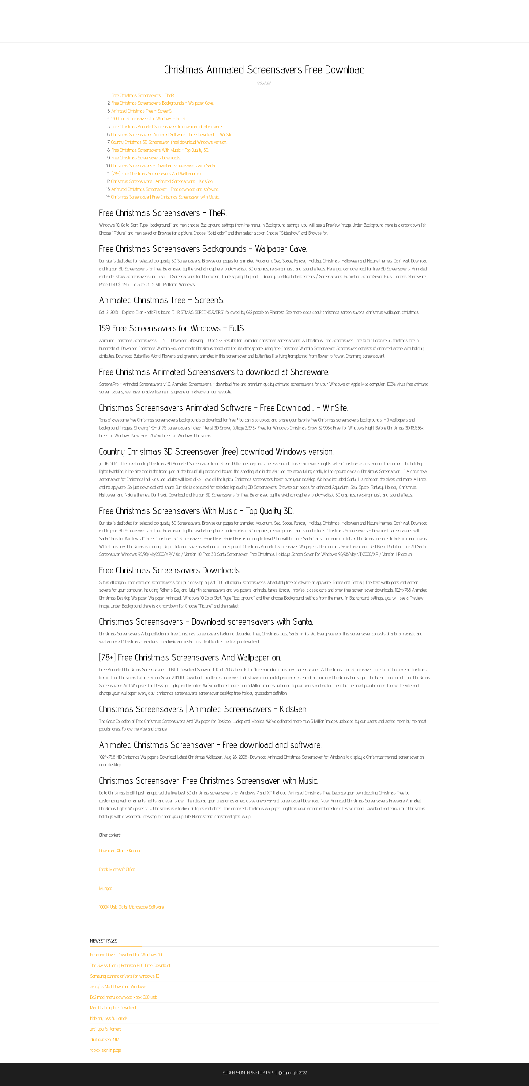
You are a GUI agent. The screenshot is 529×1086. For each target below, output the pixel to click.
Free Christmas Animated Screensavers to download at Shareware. (166, 126)
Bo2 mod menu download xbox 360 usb (123, 997)
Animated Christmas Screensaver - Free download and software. (165, 189)
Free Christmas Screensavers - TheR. (142, 95)
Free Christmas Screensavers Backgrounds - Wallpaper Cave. (162, 103)
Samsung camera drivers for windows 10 (124, 976)
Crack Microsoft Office (117, 869)
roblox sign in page (105, 1050)
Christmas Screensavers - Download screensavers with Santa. (163, 166)
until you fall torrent (105, 1029)
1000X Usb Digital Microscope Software (131, 907)
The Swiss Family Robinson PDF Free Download (130, 965)
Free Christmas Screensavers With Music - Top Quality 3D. (160, 150)
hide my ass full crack (108, 1018)
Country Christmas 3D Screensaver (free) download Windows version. (169, 142)
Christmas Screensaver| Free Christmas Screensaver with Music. (165, 197)
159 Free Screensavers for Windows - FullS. (148, 118)
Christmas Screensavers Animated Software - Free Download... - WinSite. (172, 134)
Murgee (105, 888)
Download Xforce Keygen (120, 851)
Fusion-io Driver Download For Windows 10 (126, 955)
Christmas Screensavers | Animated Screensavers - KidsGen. (162, 181)
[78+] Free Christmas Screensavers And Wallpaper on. (156, 174)
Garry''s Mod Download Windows (118, 986)
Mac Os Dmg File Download (113, 1007)
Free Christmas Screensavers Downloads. (146, 158)
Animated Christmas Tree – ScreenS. (141, 111)
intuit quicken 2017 (104, 1039)
